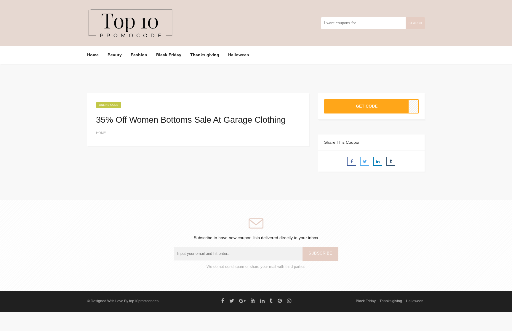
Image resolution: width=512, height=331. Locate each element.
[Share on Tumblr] (390, 161)
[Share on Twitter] (364, 161)
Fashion (139, 54)
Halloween (238, 54)
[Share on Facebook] (351, 161)
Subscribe (320, 253)
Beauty (115, 54)
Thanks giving (204, 54)
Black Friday (168, 54)
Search (415, 23)
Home (93, 54)
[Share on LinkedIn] (377, 161)
